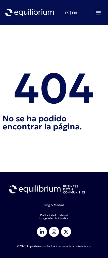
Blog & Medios (54, 205)
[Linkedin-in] (42, 232)
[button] (98, 13)
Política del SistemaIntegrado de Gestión (54, 216)
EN (74, 13)
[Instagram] (54, 232)
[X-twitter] (66, 232)
